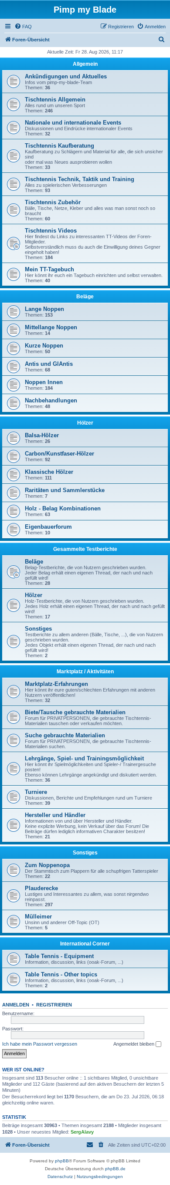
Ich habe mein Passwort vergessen (39, 1044)
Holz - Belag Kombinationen (63, 508)
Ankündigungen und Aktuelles (66, 76)
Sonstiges (38, 628)
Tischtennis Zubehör (53, 202)
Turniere (36, 792)
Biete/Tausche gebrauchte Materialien (75, 712)
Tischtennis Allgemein (55, 99)
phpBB (62, 1160)
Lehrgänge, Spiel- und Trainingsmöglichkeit (84, 758)
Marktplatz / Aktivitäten (85, 671)
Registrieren (54, 1004)
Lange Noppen (44, 309)
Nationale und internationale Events (73, 122)
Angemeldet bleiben (134, 1044)
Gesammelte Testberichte (85, 549)
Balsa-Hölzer (42, 435)
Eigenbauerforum (48, 526)
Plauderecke (41, 888)
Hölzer (85, 423)
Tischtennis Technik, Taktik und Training (79, 179)
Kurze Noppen (44, 345)
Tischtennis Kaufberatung (59, 145)
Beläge (85, 297)
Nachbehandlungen (51, 400)
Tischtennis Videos (51, 230)
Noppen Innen (44, 382)
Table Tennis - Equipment (59, 956)
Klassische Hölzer (49, 472)
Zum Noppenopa (47, 865)
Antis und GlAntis (49, 364)
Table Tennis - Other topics (61, 974)
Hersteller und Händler (55, 815)
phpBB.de (115, 1168)
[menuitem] (23, 26)
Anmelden (15, 1004)
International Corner (85, 944)
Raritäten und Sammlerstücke (65, 490)
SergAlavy (82, 1131)
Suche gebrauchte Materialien (65, 735)
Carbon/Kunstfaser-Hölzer (59, 453)
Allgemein (85, 64)
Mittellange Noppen (51, 327)
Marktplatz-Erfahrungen (56, 684)
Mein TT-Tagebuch (49, 269)
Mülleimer (38, 916)
